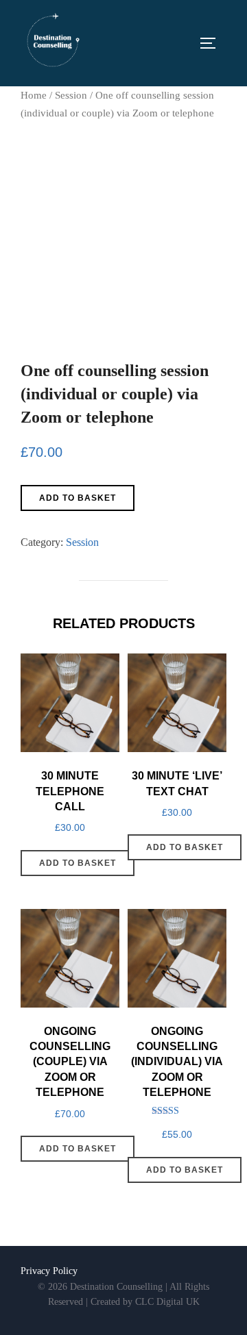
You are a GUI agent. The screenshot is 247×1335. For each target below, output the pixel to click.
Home (34, 95)
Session (71, 95)
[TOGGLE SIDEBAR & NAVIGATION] (212, 43)
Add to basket (77, 498)
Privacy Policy (49, 1271)
